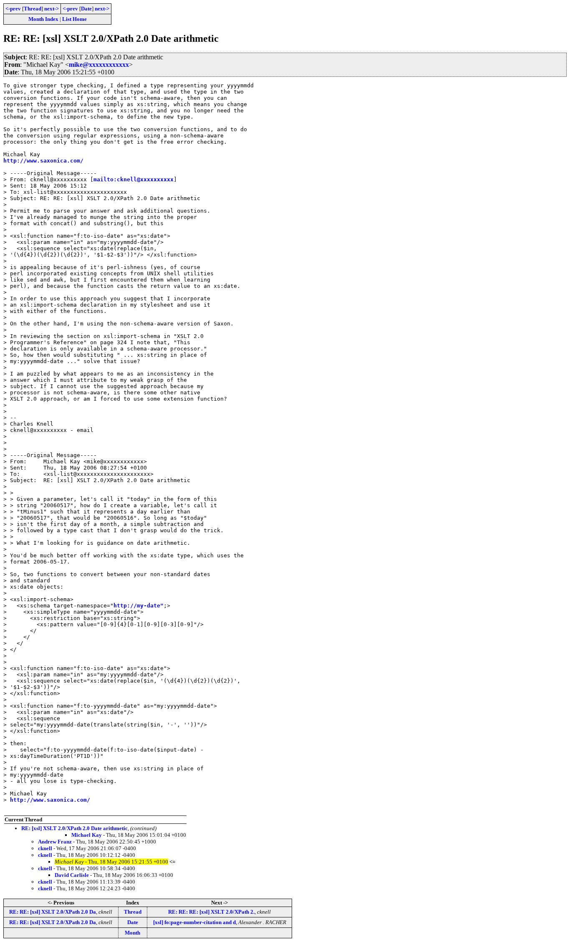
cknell (45, 848)
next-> (51, 8)
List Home (74, 19)
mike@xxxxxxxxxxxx (99, 64)
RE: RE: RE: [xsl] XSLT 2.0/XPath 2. (211, 912)
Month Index (43, 19)
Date (86, 8)
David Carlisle (72, 875)
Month (132, 933)
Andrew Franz (55, 841)
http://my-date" (138, 605)
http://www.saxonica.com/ (43, 161)
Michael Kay (86, 835)
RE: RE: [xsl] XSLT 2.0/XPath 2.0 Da (52, 912)
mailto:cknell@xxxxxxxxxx (133, 179)
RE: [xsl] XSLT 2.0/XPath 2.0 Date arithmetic (74, 828)
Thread (32, 8)
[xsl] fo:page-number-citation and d (194, 922)
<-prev (13, 8)
